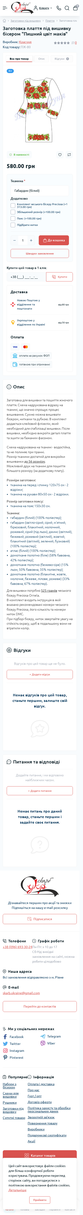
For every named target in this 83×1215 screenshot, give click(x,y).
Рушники (10, 1102)
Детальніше (18, 1190)
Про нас (33, 1090)
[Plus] (31, 240)
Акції (31, 1141)
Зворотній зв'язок (41, 1117)
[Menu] (5, 8)
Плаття (50, 20)
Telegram (54, 1036)
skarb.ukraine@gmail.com (21, 993)
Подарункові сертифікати (47, 1135)
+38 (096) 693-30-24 (17, 947)
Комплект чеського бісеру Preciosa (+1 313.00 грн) (42, 205)
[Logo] (22, 8)
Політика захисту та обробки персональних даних (49, 1109)
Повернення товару (42, 1123)
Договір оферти (40, 1102)
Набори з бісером (9, 1085)
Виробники (36, 1129)
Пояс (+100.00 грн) (29, 218)
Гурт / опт (35, 1096)
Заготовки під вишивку (26, 20)
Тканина (18, 181)
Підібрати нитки (27, 224)
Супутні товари (14, 1118)
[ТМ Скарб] (40, 886)
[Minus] (14, 240)
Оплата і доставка (41, 1084)
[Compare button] (69, 154)
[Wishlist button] (60, 154)
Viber (51, 1043)
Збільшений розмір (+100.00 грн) (38, 211)
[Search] (67, 8)
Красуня (25, 42)
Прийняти (39, 1199)
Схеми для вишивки (11, 1094)
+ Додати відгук (40, 674)
